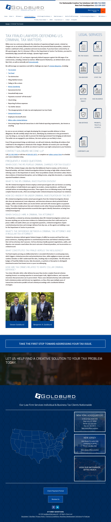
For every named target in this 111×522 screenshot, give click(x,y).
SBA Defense (102, 16)
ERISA (51, 20)
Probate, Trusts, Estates (40, 20)
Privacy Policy (40, 516)
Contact (67, 20)
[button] (90, 11)
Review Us (55, 499)
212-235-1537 (100, 5)
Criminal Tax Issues (29, 16)
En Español (74, 20)
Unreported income (14, 113)
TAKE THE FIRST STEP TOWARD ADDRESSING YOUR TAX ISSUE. (55, 343)
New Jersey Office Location (90, 450)
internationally (33, 62)
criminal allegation (55, 66)
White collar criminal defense (17, 120)
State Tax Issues (58, 16)
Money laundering (14, 87)
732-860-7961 (92, 446)
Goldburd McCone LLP (51, 514)
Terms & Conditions (52, 516)
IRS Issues (18, 16)
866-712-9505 (99, 3)
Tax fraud (11, 73)
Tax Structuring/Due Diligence (87, 16)
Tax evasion (12, 70)
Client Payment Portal (55, 491)
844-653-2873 (32, 154)
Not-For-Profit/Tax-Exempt (71, 16)
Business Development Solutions (71, 516)
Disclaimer (24, 516)
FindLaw (87, 516)
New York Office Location (90, 428)
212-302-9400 (13, 154)
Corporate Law (58, 20)
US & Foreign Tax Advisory (43, 16)
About (10, 16)
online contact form (55, 154)
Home (5, 16)
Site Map (32, 516)
